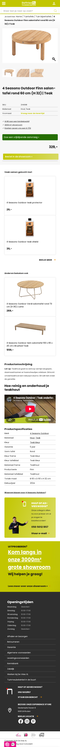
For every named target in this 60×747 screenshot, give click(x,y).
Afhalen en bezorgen (17, 636)
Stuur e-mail (39, 533)
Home (19, 16)
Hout (32, 437)
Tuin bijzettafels (43, 16)
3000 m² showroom (13, 125)
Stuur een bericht (28, 697)
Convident (28, 744)
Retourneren (13, 641)
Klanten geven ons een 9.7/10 (18, 128)
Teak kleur (35, 442)
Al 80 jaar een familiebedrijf (17, 121)
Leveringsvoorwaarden (18, 658)
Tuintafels (29, 16)
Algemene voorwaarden (19, 652)
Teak (38, 437)
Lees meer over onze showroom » (28, 586)
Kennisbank (12, 663)
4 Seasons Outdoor (39, 433)
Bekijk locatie (26, 716)
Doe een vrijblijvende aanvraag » (21, 137)
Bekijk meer (45, 260)
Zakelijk (10, 668)
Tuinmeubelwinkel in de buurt (21, 679)
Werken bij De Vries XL (17, 674)
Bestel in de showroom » (18, 156)
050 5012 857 (39, 527)
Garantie (11, 647)
